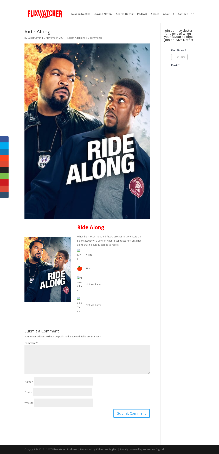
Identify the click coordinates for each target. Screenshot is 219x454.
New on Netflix (80, 14)
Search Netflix (124, 14)
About (167, 14)
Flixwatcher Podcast (64, 449)
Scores (155, 14)
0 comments (95, 37)
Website (28, 403)
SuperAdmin (34, 37)
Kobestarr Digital (106, 449)
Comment (31, 343)
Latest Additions (76, 37)
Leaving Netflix (102, 14)
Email (28, 392)
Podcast (142, 14)
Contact (183, 14)
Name (28, 381)
